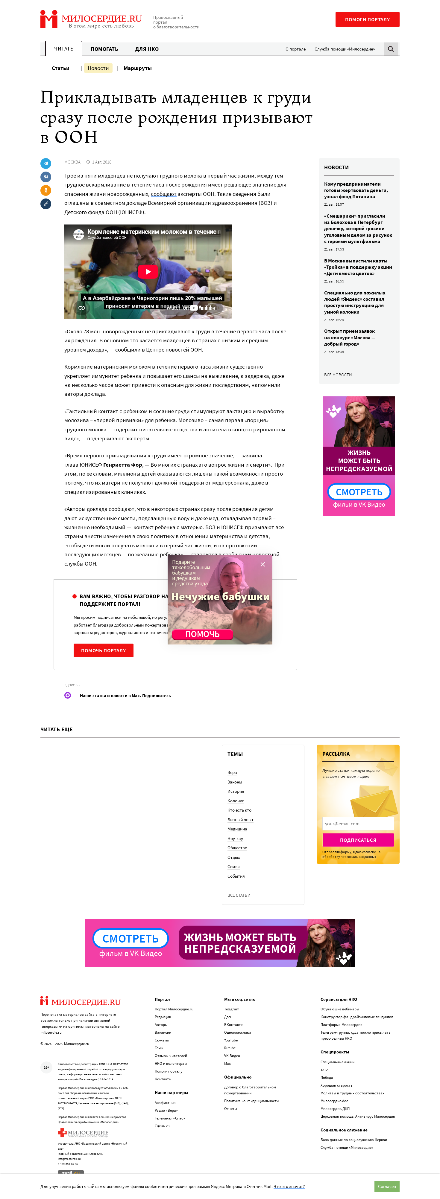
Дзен (228, 1016)
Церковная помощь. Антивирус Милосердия (358, 1116)
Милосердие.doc (334, 1100)
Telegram (231, 1009)
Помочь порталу (103, 650)
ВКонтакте (233, 1024)
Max (227, 1063)
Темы (159, 1047)
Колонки (235, 801)
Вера (232, 772)
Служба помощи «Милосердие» (345, 49)
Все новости (338, 375)
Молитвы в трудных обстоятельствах (352, 1093)
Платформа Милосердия (341, 1024)
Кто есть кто (239, 810)
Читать (63, 48)
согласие (369, 852)
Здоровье (72, 685)
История (235, 791)
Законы (234, 782)
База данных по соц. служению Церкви (354, 1139)
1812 (324, 1069)
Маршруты (138, 67)
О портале (296, 49)
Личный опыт (240, 819)
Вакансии (163, 1032)
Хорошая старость (336, 1085)
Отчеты (230, 1108)
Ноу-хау (235, 838)
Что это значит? (289, 1186)
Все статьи (239, 895)
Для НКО (147, 48)
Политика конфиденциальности (251, 1100)
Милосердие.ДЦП (335, 1108)
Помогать (104, 48)
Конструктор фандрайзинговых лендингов (357, 1016)
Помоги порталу (367, 19)
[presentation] (358, 823)
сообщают (164, 193)
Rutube (230, 1047)
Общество (237, 847)
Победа (327, 1077)
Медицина (237, 829)
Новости (98, 67)
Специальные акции (337, 1061)
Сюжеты (162, 1040)
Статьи (60, 67)
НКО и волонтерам (171, 1063)
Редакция (163, 1016)
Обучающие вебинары (340, 1009)
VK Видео (232, 1055)
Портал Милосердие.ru (174, 1009)
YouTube (231, 1040)
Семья (233, 866)
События (236, 876)
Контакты (163, 1079)
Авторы (161, 1024)
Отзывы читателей (171, 1055)
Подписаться (358, 840)
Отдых (233, 857)
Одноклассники (237, 1032)
